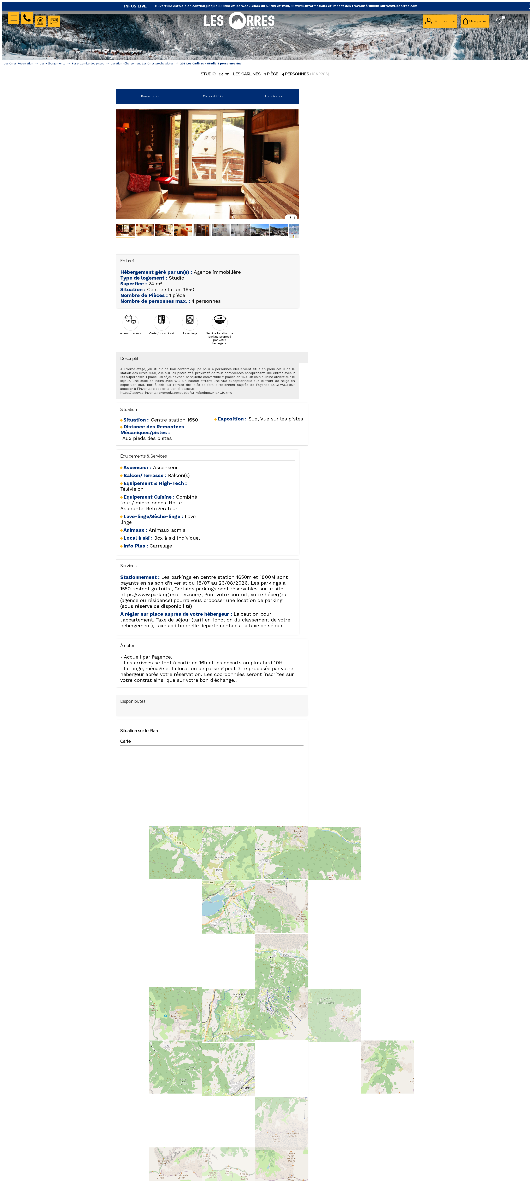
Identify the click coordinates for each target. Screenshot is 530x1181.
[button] (475, 21)
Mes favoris (503, 17)
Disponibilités (213, 96)
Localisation (274, 96)
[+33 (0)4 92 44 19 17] (27, 18)
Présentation (150, 96)
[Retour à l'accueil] (239, 29)
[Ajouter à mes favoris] (265, 83)
